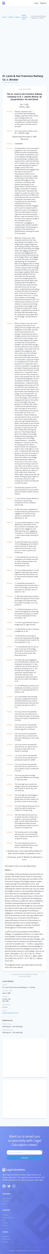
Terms (4, 1225)
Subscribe (24, 1158)
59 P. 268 (14, 82)
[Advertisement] (24, 47)
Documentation (8, 1217)
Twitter (5, 1242)
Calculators (6, 1198)
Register (43, 3)
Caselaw (10, 17)
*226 (22, 366)
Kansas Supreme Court (24, 17)
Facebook (6, 1236)
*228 (16, 666)
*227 (24, 501)
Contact (5, 1215)
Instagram (6, 1239)
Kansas (17, 17)
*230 (6, 932)
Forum (4, 1204)
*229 (20, 821)
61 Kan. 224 (6, 82)
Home (4, 17)
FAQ (4, 1220)
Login (36, 3)
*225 (25, 223)
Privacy (5, 1223)
